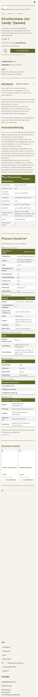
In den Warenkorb (23, 51)
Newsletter (6, 647)
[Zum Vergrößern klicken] (5, 7)
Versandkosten (20, 43)
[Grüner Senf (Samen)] (9, 458)
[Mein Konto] (30, 3)
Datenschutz (6, 659)
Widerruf (5, 671)
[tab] (7, 84)
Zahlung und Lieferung (15, 663)
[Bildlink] (18, 562)
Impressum (6, 651)
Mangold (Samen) (26, 467)
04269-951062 (6, 686)
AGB (4, 655)
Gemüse (11, 13)
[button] (15, 452)
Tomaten (20, 13)
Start (3, 13)
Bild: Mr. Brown (30, 298)
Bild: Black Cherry (29, 252)
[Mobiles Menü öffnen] (2, 3)
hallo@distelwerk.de (8, 682)
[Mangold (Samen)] (27, 458)
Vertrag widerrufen (9, 667)
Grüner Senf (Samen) (9, 467)
